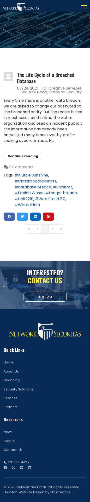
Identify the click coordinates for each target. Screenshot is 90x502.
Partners (11, 407)
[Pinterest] (21, 467)
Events (9, 440)
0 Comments (21, 167)
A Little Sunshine (33, 175)
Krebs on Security (65, 92)
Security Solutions (18, 389)
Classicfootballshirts (37, 181)
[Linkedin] (29, 467)
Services (11, 398)
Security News (34, 92)
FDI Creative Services (62, 88)
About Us (11, 371)
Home (9, 362)
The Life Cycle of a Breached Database (45, 78)
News (8, 431)
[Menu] (84, 7)
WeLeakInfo (29, 205)
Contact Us (13, 449)
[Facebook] (5, 467)
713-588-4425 (18, 462)
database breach (34, 187)
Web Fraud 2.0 (51, 199)
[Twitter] (13, 467)
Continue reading (23, 156)
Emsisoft (64, 187)
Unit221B (25, 199)
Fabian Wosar (31, 193)
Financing (12, 380)
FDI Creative (60, 492)
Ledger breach (63, 193)
